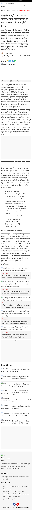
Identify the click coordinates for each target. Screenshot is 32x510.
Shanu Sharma (8, 53)
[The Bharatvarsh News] (8, 5)
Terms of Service (14, 486)
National (14, 10)
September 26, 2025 (12, 226)
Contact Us (15, 496)
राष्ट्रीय (6, 477)
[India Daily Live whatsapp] (15, 61)
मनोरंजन (15, 477)
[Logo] (16, 458)
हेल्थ (3, 479)
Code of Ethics (6, 496)
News (8, 10)
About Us (5, 486)
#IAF (17, 206)
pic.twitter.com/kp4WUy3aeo (14, 216)
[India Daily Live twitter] (10, 61)
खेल (27, 477)
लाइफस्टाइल (22, 477)
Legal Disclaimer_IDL (8, 499)
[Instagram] (17, 504)
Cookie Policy (17, 494)
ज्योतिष (7, 479)
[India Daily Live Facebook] (13, 61)
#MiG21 (7, 194)
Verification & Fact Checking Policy (13, 491)
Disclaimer (24, 486)
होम (3, 477)
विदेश (10, 477)
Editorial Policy (6, 489)
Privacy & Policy (7, 494)
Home (3, 10)
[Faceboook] (14, 504)
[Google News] (8, 61)
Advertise (26, 494)
